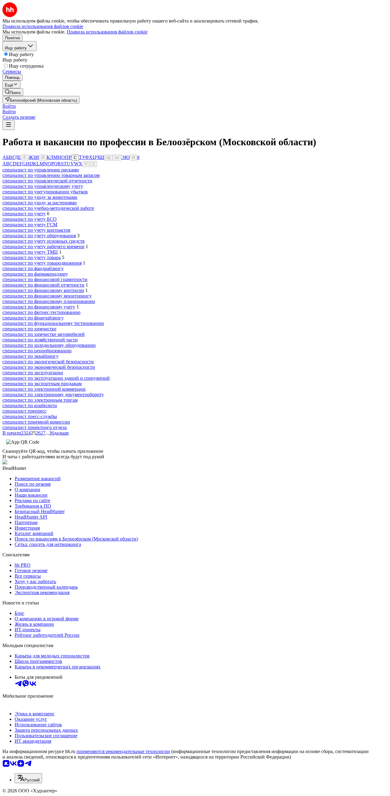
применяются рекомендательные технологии (123, 751)
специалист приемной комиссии (36, 421)
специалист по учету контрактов (36, 230)
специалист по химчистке (29, 328)
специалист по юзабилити (29, 405)
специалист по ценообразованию (37, 350)
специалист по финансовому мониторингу (47, 295)
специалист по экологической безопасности (48, 361)
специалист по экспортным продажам (42, 383)
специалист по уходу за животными (39, 197)
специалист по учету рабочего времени (43, 246)
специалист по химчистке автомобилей (43, 334)
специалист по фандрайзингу (33, 268)
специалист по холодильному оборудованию (49, 345)
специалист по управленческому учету (42, 186)
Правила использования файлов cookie (107, 31)
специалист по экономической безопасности (48, 367)
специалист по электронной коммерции (44, 389)
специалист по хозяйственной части (40, 339)
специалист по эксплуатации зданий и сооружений (56, 378)
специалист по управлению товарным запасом (51, 175)
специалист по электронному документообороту (53, 394)
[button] (9, 106)
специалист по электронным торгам (40, 400)
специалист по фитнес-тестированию (41, 312)
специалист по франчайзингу (33, 317)
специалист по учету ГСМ (29, 224)
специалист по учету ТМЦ (30, 252)
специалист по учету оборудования (39, 235)
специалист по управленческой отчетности (47, 180)
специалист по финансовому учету (38, 306)
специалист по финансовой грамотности (44, 279)
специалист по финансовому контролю (43, 290)
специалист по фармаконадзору (35, 273)
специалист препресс (24, 411)
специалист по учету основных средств (43, 241)
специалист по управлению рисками (40, 169)
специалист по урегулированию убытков (45, 191)
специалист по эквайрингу (30, 356)
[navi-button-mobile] (8, 125)
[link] (12, 92)
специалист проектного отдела (34, 427)
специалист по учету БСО (29, 219)
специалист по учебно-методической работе (48, 208)
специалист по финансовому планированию (48, 301)
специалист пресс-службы (29, 416)
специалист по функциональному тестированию (53, 323)
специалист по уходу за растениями (39, 202)
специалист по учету (24, 213)
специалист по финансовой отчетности (43, 284)
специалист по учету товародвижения (42, 263)
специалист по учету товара (31, 257)
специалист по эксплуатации (32, 372)
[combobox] (28, 778)
